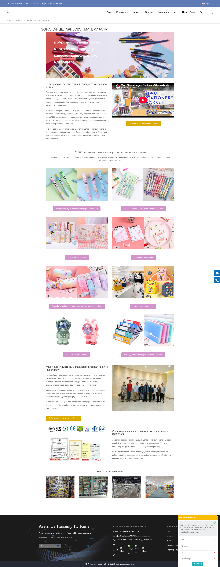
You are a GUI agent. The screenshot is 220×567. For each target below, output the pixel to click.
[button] (143, 123)
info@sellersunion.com (129, 531)
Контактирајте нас (167, 12)
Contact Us (198, 564)
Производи (122, 12)
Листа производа (174, 545)
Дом (109, 12)
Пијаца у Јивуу (173, 550)
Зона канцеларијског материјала (31, 20)
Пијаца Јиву (188, 12)
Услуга (136, 12)
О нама (149, 12)
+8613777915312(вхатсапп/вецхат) (135, 536)
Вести (203, 12)
